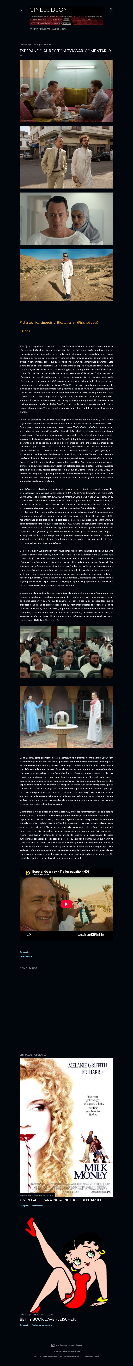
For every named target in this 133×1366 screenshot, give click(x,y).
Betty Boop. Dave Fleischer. (48, 1319)
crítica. (29, 956)
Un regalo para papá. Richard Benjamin (60, 1199)
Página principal (40, 29)
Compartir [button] (24, 952)
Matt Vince (75, 1351)
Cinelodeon (49, 9)
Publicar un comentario (41, 1325)
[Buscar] (111, 9)
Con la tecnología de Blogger (69, 1345)
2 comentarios (37, 1205)
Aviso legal (59, 29)
